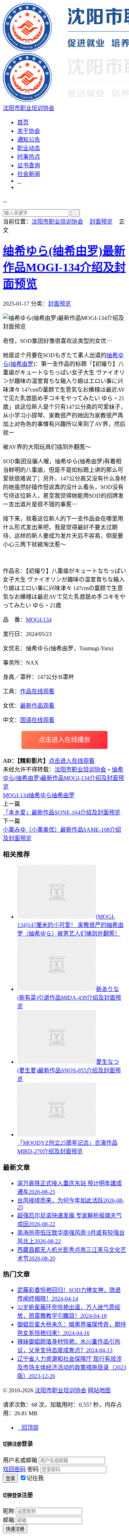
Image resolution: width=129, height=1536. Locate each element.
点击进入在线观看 (72, 761)
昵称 (8, 1511)
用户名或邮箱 (20, 1460)
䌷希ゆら (40, 795)
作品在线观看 (37, 691)
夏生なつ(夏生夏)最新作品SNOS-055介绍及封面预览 (69, 1070)
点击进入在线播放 (64, 739)
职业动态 (28, 148)
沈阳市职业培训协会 (57, 222)
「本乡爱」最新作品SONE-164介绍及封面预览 (61, 812)
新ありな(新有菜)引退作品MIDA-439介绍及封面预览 (69, 997)
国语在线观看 (37, 720)
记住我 (35, 1478)
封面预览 (101, 222)
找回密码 (14, 1469)
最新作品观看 (37, 706)
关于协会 (28, 131)
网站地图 (99, 1390)
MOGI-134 (39, 620)
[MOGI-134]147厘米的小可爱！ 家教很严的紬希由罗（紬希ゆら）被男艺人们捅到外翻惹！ (70, 925)
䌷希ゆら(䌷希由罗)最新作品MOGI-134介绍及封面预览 (64, 267)
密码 (33, 1469)
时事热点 (28, 157)
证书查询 (28, 165)
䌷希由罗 (21, 364)
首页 (23, 122)
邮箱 (8, 1520)
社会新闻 (28, 174)
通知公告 (28, 140)
